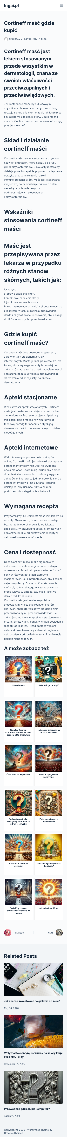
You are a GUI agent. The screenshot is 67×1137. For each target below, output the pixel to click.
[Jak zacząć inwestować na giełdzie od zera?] (33, 979)
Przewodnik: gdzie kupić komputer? (27, 1108)
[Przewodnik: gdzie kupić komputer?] (33, 1087)
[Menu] (61, 5)
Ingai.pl (11, 5)
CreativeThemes (13, 1133)
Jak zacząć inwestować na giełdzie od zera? (32, 1001)
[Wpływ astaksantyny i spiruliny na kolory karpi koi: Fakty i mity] (33, 1031)
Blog (44, 39)
